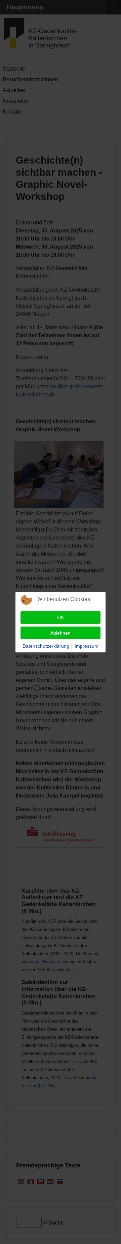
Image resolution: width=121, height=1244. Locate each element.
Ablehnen (60, 633)
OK (60, 617)
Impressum (86, 646)
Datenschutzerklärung (46, 646)
